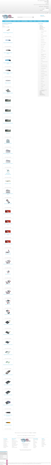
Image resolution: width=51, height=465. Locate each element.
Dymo (41, 63)
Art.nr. (3, 25)
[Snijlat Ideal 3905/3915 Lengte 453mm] (8, 211)
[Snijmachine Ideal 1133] (8, 272)
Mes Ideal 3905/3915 (8, 103)
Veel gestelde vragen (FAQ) (14, 447)
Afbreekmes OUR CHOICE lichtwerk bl (7, 42)
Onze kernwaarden (5, 443)
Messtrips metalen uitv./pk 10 (8, 143)
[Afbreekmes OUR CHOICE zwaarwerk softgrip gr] (8, 70)
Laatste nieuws (41, 0)
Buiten (35, 21)
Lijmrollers (42, 49)
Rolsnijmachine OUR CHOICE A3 (8, 203)
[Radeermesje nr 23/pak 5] (8, 181)
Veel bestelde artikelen (44, 444)
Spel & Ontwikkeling (24, 21)
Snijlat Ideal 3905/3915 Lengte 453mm (8, 213)
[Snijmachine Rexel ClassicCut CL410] (8, 352)
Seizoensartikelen (35, 446)
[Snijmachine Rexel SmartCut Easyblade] (8, 402)
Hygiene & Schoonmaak (42, 27)
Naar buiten (41, 93)
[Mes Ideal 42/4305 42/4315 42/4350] (8, 111)
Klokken (42, 88)
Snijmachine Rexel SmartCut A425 (8, 384)
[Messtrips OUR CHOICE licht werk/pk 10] (8, 161)
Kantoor (19, 21)
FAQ (43, 0)
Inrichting (30, 21)
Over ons (38, 0)
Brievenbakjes (42, 76)
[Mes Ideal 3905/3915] (8, 101)
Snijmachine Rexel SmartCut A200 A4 (8, 374)
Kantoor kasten (42, 81)
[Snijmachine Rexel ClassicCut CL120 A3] (8, 332)
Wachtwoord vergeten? (41, 6)
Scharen (42, 34)
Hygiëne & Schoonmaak (8, 21)
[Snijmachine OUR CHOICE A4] (8, 312)
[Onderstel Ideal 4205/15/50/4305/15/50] (8, 171)
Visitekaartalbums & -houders (44, 66)
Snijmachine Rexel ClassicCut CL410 (8, 354)
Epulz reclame (30, 450)
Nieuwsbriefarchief (5, 445)
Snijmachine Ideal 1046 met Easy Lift (8, 264)
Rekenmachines (42, 39)
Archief (42, 83)
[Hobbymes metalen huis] (8, 80)
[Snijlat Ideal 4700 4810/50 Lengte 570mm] (8, 231)
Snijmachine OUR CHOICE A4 (8, 314)
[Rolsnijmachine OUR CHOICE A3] (8, 201)
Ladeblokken (42, 86)
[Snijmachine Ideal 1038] (8, 251)
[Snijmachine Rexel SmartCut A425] (8, 382)
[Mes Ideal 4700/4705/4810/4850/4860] (8, 121)
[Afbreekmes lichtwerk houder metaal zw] (8, 30)
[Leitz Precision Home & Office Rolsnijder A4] (8, 90)
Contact (45, 0)
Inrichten (41, 92)
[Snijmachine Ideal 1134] (8, 282)
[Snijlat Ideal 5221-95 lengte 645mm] (8, 241)
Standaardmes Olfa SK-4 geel (8, 425)
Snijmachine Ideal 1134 (8, 284)
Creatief (14, 21)
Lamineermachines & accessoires (44, 61)
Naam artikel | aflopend (5, 24)
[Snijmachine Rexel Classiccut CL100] (8, 322)
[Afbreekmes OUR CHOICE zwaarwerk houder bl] (8, 60)
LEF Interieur (43, 446)
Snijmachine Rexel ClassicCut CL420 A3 (8, 364)
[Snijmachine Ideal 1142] (8, 302)
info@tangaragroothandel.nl (25, 445)
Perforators (42, 37)
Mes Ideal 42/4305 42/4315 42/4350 (7, 113)
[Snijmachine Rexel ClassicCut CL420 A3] (8, 362)
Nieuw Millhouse (43, 443)
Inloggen (48, 0)
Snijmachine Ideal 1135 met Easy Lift (8, 294)
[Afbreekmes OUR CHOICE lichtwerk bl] (8, 40)
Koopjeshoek (41, 28)
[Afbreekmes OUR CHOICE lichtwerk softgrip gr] (8, 50)
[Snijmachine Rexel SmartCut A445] (8, 392)
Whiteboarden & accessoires (44, 71)
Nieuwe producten (43, 442)
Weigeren (2, 464)
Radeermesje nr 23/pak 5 (8, 183)
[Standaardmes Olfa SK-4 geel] (8, 423)
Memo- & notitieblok (43, 44)
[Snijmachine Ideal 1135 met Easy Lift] (8, 292)
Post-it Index (42, 47)
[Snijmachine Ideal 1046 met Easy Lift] (8, 262)
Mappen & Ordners (43, 58)
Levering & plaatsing (14, 443)
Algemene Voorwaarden (6, 446)
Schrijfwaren (42, 32)
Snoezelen (43, 445)
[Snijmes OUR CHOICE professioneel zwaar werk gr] (8, 413)
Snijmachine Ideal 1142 (8, 304)
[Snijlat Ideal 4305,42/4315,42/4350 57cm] (8, 221)
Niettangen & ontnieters (43, 42)
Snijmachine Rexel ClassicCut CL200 (8, 344)
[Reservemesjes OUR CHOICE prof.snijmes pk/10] (8, 191)
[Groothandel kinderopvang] (25, 442)
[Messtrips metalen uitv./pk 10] (8, 141)
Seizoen (45, 21)
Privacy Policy (25, 450)
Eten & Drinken (40, 21)
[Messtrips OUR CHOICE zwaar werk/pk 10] (8, 151)
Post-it (42, 52)
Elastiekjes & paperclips (43, 68)
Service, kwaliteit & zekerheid (15, 444)
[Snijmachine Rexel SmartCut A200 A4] (8, 372)
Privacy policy (5, 447)
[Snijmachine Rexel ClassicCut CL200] (8, 342)
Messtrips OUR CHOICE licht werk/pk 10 (8, 163)
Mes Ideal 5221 (8, 133)
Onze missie (5, 442)
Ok (0, 464)
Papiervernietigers (43, 73)
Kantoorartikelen (42, 29)
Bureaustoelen (42, 78)
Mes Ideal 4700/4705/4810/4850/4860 (8, 123)
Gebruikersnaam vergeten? (46, 6)
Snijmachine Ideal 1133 (8, 274)
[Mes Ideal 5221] (8, 131)
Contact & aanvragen (14, 442)
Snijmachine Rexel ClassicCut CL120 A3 (8, 334)
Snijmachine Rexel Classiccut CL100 (8, 324)
